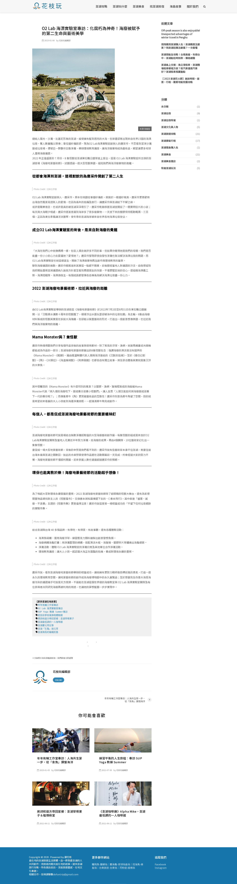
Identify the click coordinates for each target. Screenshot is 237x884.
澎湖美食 (138, 6)
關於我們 (192, 6)
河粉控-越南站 (127, 867)
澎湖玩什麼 (120, 6)
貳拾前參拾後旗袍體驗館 (50, 615)
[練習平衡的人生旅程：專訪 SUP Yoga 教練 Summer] (123, 740)
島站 (127, 864)
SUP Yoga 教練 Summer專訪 (53, 611)
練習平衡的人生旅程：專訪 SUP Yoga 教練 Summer (120, 760)
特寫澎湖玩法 (168, 168)
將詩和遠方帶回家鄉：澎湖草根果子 (56, 618)
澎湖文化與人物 (169, 127)
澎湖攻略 (101, 6)
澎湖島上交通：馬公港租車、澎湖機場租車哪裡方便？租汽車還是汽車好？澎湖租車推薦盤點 (180, 68)
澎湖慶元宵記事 (46, 625)
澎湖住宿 (166, 113)
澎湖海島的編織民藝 (48, 632)
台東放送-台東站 (108, 867)
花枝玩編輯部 (65, 40)
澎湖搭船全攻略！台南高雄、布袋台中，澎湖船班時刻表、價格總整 (180, 56)
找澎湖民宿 (157, 6)
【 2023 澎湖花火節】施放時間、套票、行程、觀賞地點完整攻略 (180, 80)
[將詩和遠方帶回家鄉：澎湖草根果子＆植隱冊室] (60, 793)
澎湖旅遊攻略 (168, 133)
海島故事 (175, 6)
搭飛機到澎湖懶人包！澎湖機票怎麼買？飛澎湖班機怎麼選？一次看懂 (180, 46)
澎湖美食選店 (168, 161)
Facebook (160, 864)
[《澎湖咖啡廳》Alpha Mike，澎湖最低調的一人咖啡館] (123, 793)
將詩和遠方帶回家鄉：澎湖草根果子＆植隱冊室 (59, 813)
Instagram (161, 867)
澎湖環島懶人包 (169, 147)
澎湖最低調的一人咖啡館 (50, 622)
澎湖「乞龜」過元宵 (48, 628)
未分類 (164, 106)
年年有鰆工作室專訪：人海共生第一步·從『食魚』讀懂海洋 (59, 760)
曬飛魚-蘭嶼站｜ (101, 864)
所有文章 (58, 680)
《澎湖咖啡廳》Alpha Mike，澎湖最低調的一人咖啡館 (122, 813)
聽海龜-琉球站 (117, 864)
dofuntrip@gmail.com (65, 874)
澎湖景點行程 (168, 140)
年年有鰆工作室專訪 (48, 605)
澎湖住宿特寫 (168, 120)
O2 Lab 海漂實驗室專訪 (50, 608)
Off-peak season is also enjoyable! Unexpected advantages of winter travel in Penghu (180, 34)
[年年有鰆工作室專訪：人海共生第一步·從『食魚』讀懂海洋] (60, 740)
